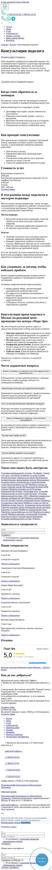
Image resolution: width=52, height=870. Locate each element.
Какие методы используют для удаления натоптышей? (23, 388)
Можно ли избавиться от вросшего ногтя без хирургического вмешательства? (26, 372)
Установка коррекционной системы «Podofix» (21, 519)
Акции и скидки (13, 36)
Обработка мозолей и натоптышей (22, 514)
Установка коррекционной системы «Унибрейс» (22, 473)
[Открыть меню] (5, 6)
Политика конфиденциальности (15, 785)
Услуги (9, 27)
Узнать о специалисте (10, 564)
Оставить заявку (8, 57)
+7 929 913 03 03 (14, 14)
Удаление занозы (14, 487)
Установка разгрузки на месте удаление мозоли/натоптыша (24, 515)
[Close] (2, 853)
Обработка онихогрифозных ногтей (16, 512)
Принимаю (26, 822)
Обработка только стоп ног (12, 505)
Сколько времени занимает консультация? (18, 453)
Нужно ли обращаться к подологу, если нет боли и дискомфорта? (26, 419)
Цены (8, 29)
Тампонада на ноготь (26, 478)
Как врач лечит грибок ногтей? (13, 435)
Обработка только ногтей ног (36, 503)
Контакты (10, 40)
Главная (4, 45)
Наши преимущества (15, 38)
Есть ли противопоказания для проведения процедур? (23, 404)
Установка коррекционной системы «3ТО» (24, 495)
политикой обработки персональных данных (21, 539)
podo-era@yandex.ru (13, 751)
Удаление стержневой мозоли (28, 500)
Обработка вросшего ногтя (20, 489)
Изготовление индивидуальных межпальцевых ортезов (24, 479)
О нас (8, 31)
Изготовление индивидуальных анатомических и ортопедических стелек (25, 482)
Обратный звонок (8, 792)
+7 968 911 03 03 (28, 14)
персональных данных (10, 822)
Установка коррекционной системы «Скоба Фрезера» (24, 492)
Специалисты (12, 33)
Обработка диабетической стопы (33, 510)
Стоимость (20, 57)
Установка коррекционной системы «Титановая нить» (21, 490)
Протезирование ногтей (17, 485)
